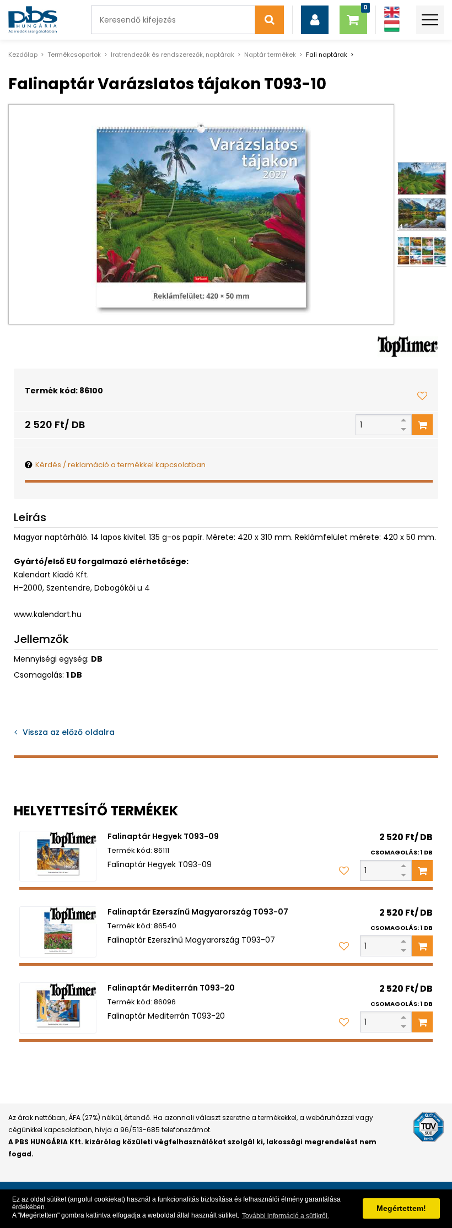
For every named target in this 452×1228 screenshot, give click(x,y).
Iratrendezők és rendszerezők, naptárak (172, 54)
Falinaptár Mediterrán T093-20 (171, 987)
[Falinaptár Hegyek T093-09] (57, 856)
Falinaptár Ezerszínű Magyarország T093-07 (197, 911)
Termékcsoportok (74, 54)
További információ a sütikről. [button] (285, 1216)
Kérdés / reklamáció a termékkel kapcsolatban (120, 464)
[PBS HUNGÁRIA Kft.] (32, 20)
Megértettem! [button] (401, 1208)
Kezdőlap (22, 54)
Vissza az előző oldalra (69, 732)
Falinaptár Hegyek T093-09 (163, 836)
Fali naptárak (326, 54)
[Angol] (392, 12)
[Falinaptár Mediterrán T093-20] (57, 1008)
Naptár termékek (270, 54)
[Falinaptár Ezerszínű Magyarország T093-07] (57, 931)
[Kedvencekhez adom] (422, 395)
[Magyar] (392, 26)
